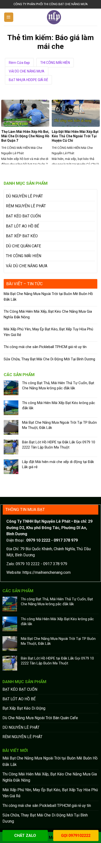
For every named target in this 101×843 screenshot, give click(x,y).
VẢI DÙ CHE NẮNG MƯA (26, 71)
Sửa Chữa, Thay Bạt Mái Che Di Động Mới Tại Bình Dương (49, 359)
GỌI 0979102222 (75, 835)
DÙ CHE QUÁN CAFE (23, 246)
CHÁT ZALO (25, 835)
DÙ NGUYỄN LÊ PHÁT (24, 196)
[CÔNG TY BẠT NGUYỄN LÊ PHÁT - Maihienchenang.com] (54, 17)
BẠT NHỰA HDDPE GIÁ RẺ (28, 80)
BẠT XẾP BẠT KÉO (22, 236)
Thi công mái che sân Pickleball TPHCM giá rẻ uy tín (45, 347)
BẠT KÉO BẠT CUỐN (23, 216)
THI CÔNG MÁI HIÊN (55, 63)
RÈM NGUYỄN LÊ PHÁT (26, 206)
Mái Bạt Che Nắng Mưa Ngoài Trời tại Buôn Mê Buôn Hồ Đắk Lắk (48, 297)
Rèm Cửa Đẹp (19, 63)
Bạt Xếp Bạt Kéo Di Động (23, 708)
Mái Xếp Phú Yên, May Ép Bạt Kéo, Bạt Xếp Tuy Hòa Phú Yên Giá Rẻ (48, 332)
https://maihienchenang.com (47, 572)
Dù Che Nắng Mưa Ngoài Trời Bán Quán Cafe (40, 718)
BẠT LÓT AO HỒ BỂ (22, 226)
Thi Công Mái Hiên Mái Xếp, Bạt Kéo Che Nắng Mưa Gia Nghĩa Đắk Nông (48, 314)
